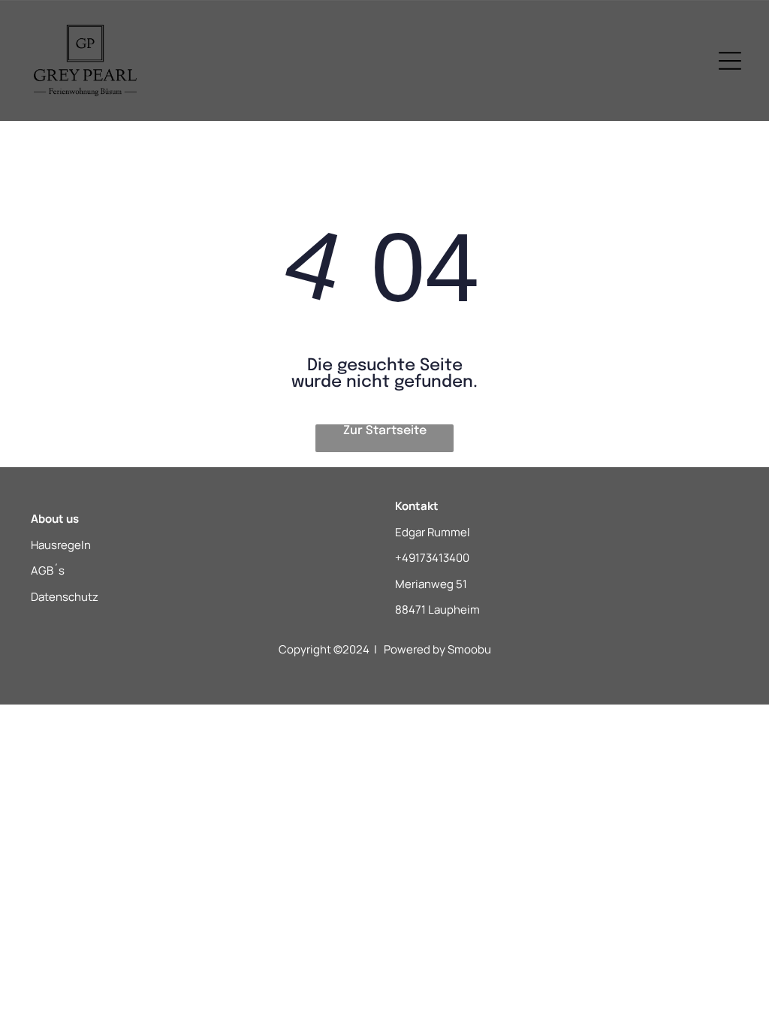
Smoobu (469, 649)
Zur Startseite (385, 430)
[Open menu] (730, 61)
